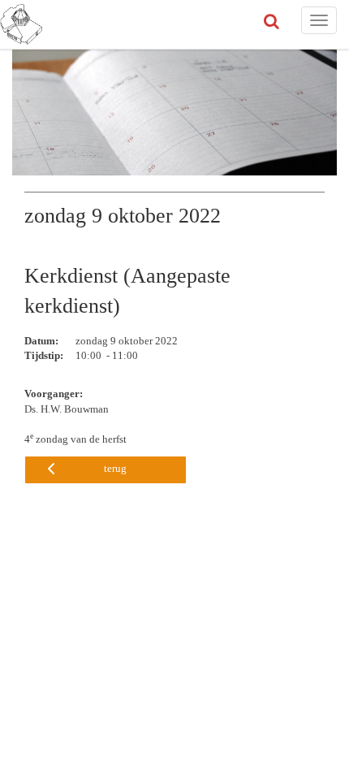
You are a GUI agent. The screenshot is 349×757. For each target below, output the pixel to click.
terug (115, 468)
